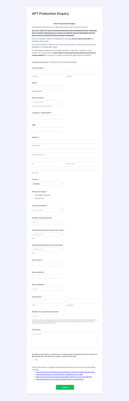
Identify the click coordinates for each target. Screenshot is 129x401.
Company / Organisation (42, 113)
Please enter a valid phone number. (42, 106)
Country (36, 179)
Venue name (37, 260)
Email (34, 83)
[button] (61, 235)
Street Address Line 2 (38, 154)
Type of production (40, 206)
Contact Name (38, 68)
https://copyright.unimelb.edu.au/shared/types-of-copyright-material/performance (65, 372)
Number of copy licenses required (45, 312)
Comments (36, 330)
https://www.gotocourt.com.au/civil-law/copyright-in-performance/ (60, 379)
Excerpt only (39, 198)
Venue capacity (38, 284)
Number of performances (42, 218)
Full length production (42, 195)
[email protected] (37, 91)
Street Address (36, 145)
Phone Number (38, 98)
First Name (35, 76)
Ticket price (37, 297)
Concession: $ (70, 305)
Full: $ (33, 305)
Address (36, 137)
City (33, 163)
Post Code (35, 173)
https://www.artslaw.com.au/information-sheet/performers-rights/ (59, 374)
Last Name (69, 76)
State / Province (70, 163)
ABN (33, 125)
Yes (36, 360)
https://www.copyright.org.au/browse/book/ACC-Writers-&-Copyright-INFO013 (64, 377)
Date (33, 238)
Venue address (38, 272)
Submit (65, 387)
